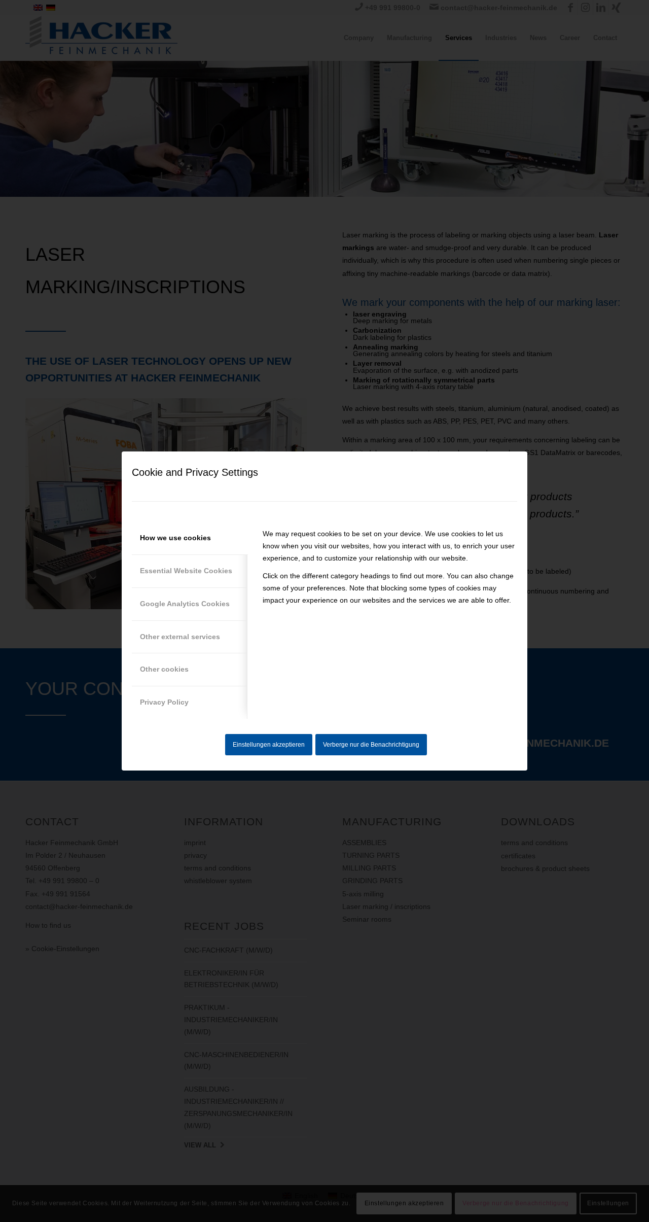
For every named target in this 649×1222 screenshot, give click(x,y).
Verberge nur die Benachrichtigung (371, 744)
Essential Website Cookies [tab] (186, 571)
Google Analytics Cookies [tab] (185, 604)
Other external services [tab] (180, 637)
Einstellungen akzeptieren (269, 744)
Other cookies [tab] (164, 669)
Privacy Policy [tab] (164, 702)
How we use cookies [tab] (175, 538)
